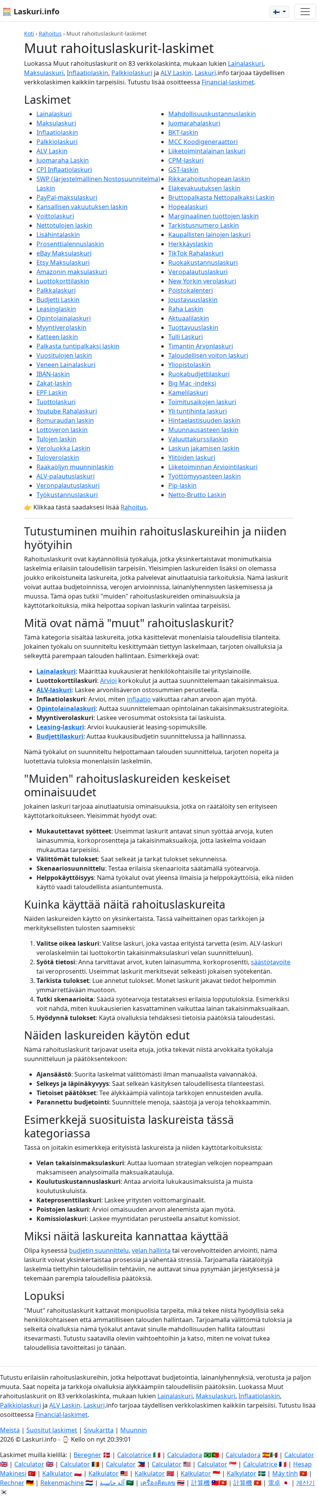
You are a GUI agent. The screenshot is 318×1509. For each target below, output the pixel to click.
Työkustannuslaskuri (67, 494)
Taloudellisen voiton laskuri (208, 355)
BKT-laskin (183, 132)
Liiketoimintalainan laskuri (206, 151)
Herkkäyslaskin (190, 244)
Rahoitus (50, 33)
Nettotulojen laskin (64, 225)
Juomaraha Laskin (62, 160)
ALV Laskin (176, 73)
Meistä (10, 1430)
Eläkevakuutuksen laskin (204, 188)
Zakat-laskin (54, 383)
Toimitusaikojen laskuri (202, 402)
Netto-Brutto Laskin (197, 494)
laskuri (73, 727)
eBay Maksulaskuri (64, 253)
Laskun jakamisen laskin (203, 448)
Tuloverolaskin (57, 457)
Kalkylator (241, 1473)
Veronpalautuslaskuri (68, 485)
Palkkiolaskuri (131, 73)
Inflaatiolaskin (87, 73)
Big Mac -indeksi (192, 383)
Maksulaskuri (44, 73)
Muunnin (133, 1430)
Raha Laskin (185, 309)
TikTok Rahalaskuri (195, 253)
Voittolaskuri (55, 216)
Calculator (299, 1455)
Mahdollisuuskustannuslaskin (212, 114)
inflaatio (139, 699)
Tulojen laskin (56, 439)
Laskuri (205, 73)
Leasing (48, 727)
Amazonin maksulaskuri (71, 272)
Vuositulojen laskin (64, 355)
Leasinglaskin (56, 309)
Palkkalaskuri (56, 290)
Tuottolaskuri (56, 402)
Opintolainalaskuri (63, 318)
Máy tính (285, 1473)
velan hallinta (151, 1250)
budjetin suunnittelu (99, 1250)
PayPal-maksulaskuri (66, 197)
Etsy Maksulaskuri (63, 262)
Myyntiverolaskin (61, 327)
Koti (29, 33)
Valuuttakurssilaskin (198, 439)
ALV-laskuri (54, 690)
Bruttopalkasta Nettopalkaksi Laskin (221, 197)
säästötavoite (270, 962)
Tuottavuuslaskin (193, 327)
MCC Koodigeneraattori (203, 141)
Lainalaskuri (245, 63)
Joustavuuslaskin (193, 299)
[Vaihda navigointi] (305, 11)
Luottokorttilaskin (62, 281)
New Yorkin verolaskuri (202, 281)
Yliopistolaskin (189, 364)
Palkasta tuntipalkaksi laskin (77, 346)
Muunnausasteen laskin (203, 429)
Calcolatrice (134, 1455)
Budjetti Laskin (58, 299)
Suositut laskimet (51, 1430)
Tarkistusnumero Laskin (203, 225)
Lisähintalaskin (58, 234)
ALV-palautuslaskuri (65, 476)
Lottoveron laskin (62, 429)
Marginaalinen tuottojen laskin (213, 216)
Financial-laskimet (228, 82)
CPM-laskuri (186, 160)
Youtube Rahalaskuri (66, 411)
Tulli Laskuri (185, 337)
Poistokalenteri (190, 290)
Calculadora (184, 1455)
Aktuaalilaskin (188, 318)
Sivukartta (99, 1430)
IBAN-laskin (53, 374)
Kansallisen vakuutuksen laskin (82, 206)
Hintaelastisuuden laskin (204, 420)
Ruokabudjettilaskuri (199, 374)
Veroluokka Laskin (63, 448)
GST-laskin (183, 169)
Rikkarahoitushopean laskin (209, 179)
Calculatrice (260, 1464)
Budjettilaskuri (59, 736)
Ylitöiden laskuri (191, 457)
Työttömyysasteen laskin (204, 476)
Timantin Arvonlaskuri (200, 346)
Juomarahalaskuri (194, 123)
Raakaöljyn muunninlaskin (75, 467)
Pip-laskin (182, 485)
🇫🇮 (277, 11)
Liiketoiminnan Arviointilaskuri (213, 467)
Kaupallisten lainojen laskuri (209, 234)
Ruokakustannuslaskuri (203, 262)
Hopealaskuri (187, 206)
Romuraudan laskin (65, 420)
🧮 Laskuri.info (30, 11)
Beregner (87, 1455)
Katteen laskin (57, 337)
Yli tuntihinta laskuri (197, 411)
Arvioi (108, 680)
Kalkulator (57, 1473)
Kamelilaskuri (188, 392)
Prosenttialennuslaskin (70, 244)
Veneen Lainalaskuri (65, 364)
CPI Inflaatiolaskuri (64, 169)
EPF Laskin (51, 392)
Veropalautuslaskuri (198, 272)
